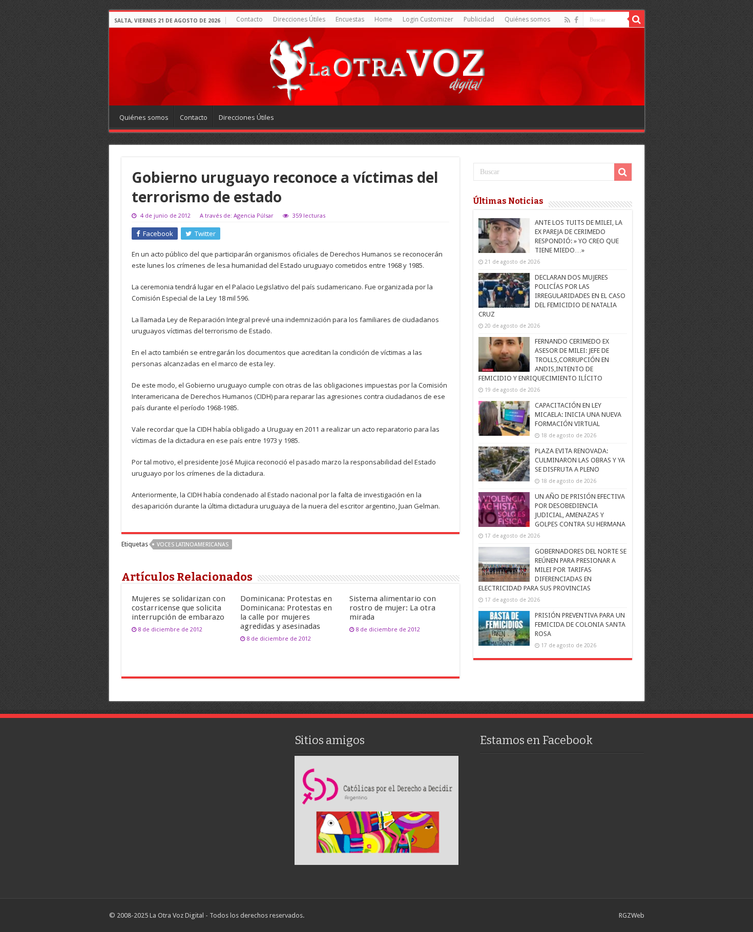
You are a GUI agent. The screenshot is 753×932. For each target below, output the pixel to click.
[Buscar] (636, 19)
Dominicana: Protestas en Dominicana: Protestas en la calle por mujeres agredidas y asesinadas (286, 612)
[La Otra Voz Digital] (376, 66)
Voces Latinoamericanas (192, 544)
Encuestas (350, 19)
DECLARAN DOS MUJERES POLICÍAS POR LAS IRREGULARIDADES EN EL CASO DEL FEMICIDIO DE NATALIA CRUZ (551, 295)
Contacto (249, 19)
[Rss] (567, 20)
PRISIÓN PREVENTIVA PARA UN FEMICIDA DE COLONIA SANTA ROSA (580, 624)
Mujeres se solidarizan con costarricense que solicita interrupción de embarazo (178, 608)
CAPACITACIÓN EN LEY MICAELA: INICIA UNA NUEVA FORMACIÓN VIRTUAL (578, 414)
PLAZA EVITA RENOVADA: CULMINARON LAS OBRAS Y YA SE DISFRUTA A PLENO (580, 460)
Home (383, 19)
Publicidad (479, 19)
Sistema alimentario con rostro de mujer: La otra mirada (392, 608)
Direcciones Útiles (299, 19)
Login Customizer (428, 19)
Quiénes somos (527, 19)
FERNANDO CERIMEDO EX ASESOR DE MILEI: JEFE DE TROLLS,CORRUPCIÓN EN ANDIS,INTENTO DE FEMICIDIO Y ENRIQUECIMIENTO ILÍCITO (543, 359)
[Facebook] (576, 20)
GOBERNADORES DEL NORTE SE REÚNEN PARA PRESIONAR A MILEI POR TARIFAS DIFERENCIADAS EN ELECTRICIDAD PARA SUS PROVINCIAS (552, 569)
